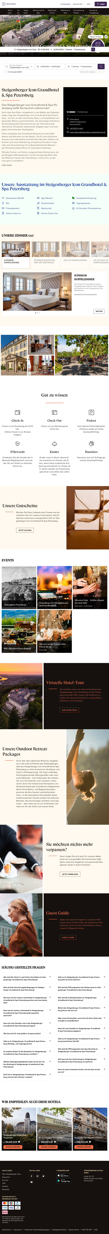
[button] (14, 355)
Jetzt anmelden (70, 874)
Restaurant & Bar (38, 11)
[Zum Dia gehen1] (35, 312)
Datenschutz (6, 1230)
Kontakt (5, 1186)
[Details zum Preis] (19, 1142)
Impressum (18, 1230)
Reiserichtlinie (74, 1230)
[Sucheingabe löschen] (31, 66)
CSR (3, 1183)
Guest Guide (68, 937)
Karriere (5, 1180)
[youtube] (31, 1182)
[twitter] (43, 1176)
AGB (96, 1230)
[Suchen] (101, 66)
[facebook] (31, 1176)
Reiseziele (5, 1189)
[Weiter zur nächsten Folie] (104, 255)
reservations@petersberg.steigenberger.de (87, 132)
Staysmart (6, 1177)
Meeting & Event (52, 11)
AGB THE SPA (87, 1230)
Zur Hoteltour (69, 710)
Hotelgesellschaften (59, 1230)
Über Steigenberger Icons (11, 1174)
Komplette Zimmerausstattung (85, 294)
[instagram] (37, 1176)
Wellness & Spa (65, 11)
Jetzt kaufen (25, 530)
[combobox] (19, 66)
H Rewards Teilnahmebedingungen (36, 1230)
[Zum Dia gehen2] (37, 312)
